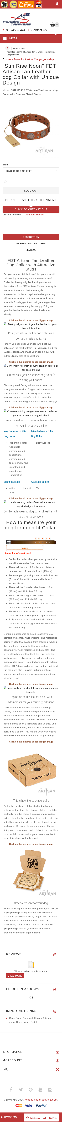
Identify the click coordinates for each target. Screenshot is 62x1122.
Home (7, 48)
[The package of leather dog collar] (31, 770)
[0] (52, 26)
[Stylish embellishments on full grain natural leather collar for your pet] (31, 504)
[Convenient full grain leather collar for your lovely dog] (31, 367)
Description (31, 237)
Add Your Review (34, 214)
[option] (31, 130)
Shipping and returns (30, 243)
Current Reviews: (12, 214)
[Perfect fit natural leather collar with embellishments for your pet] (31, 689)
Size (5, 164)
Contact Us (39, 30)
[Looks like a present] (31, 873)
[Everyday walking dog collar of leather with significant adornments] (31, 326)
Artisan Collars (19, 48)
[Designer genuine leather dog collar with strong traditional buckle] (31, 413)
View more (15, 976)
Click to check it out (31, 209)
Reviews (30, 250)
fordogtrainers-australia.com (40, 1099)
